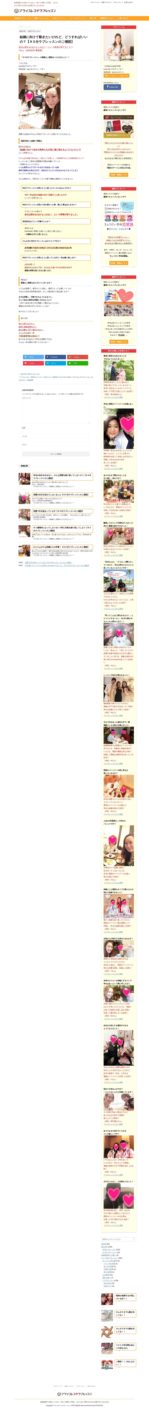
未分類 (103, 1244)
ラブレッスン (117, 2)
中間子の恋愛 (108, 1269)
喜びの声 (93, 18)
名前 (23, 428)
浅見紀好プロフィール (23, 18)
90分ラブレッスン (59, 18)
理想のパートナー (37, 377)
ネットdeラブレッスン (78, 18)
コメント (26, 398)
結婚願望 (30, 380)
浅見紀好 (55, 377)
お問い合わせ (128, 2)
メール (24, 436)
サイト (24, 445)
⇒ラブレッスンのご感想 (113, 397)
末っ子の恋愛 (108, 1266)
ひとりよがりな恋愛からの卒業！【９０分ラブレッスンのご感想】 (61, 547)
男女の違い (106, 1278)
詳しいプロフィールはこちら (117, 76)
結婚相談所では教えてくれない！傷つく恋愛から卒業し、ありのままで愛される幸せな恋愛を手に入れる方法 (74, 1402)
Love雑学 (105, 1275)
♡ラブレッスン (108, 1280)
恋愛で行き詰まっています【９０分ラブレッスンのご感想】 (58, 511)
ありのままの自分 (65, 377)
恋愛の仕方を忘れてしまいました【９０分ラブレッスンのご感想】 (61, 495)
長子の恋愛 (108, 1272)
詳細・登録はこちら (119, 175)
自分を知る (108, 1283)
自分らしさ (47, 377)
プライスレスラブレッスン (81, 377)
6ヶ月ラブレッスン (109, 1252)
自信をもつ (108, 1286)
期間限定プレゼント (107, 18)
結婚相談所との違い (108, 1255)
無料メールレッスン (41, 18)
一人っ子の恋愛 (109, 1264)
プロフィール (94, 2)
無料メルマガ (106, 2)
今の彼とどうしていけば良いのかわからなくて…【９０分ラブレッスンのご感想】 (57, 565)
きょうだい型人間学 (109, 1261)
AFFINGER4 (99, 1405)
